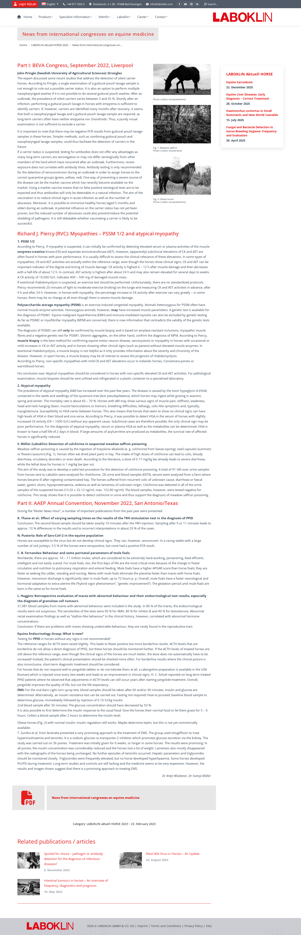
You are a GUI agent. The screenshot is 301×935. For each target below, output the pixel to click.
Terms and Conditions (166, 926)
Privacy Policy (193, 926)
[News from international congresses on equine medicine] (28, 798)
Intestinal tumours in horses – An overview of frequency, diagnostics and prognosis (76, 883)
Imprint (142, 926)
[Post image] (28, 860)
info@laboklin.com (161, 4)
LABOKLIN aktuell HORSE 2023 (107, 824)
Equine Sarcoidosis (239, 82)
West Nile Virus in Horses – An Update (172, 854)
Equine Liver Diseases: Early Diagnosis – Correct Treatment (247, 96)
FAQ (209, 926)
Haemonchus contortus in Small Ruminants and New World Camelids (252, 113)
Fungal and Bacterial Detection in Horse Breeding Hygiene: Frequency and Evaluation (251, 131)
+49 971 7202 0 (75, 4)
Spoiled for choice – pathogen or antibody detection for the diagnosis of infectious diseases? (73, 859)
